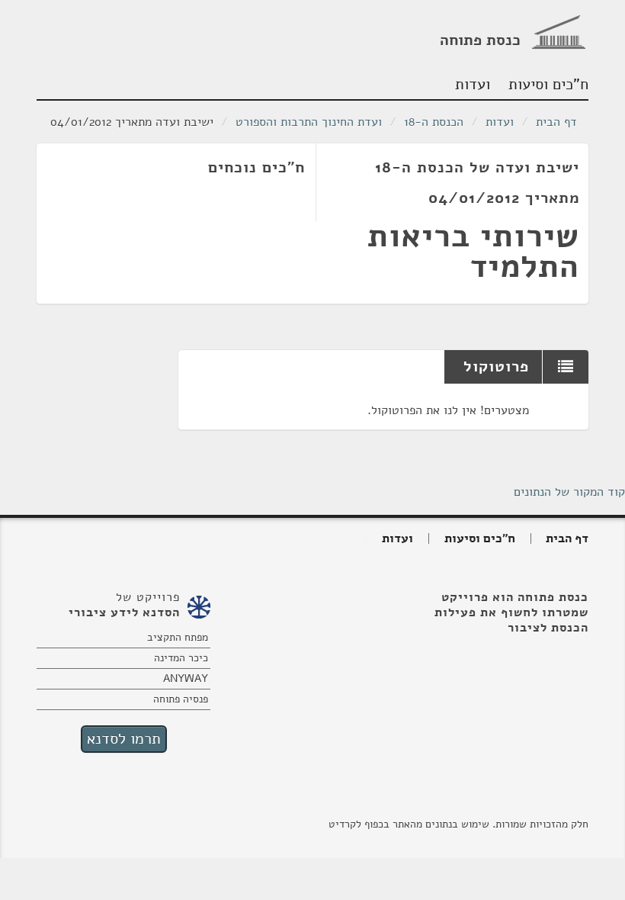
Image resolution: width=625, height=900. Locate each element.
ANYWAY (185, 678)
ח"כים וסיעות (549, 84)
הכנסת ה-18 (433, 122)
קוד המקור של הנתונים (569, 492)
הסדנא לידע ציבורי (124, 612)
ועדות (472, 84)
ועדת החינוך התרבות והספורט (309, 122)
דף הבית (556, 122)
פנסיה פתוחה (180, 699)
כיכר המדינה (181, 658)
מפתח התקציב (177, 637)
